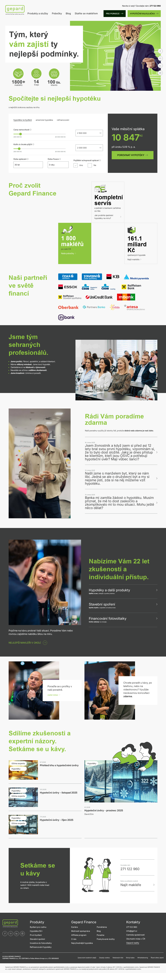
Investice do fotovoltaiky (41, 943)
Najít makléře (133, 259)
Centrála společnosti (135, 935)
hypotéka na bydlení (22, 120)
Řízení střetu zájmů (157, 958)
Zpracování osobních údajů (87, 958)
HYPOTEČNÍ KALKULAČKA (142, 13)
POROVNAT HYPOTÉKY (130, 155)
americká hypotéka (44, 120)
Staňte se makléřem (86, 13)
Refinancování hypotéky (41, 947)
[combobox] (26, 165)
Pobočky (57, 13)
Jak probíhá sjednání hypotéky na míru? (103, 216)
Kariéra (74, 927)
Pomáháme (102, 927)
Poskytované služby (106, 939)
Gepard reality (132, 943)
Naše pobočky (67, 253)
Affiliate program (78, 935)
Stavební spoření (102, 604)
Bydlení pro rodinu (38, 927)
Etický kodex (130, 958)
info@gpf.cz (131, 931)
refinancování (63, 120)
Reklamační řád (118, 958)
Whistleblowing (142, 958)
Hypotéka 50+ (36, 931)
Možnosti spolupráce (80, 931)
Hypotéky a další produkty (109, 590)
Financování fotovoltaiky (107, 618)
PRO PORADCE (113, 13)
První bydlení (36, 935)
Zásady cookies (104, 958)
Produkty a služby (37, 13)
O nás (73, 939)
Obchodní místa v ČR (135, 939)
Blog (68, 13)
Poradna (100, 935)
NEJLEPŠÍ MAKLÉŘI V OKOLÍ (25, 642)
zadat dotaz (53, 695)
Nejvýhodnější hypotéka (82, 943)
